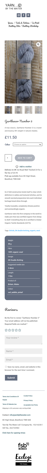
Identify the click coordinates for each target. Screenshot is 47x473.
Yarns (10, 22)
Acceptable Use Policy (31, 405)
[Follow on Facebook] (23, 15)
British (11, 231)
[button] (38, 44)
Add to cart (25, 158)
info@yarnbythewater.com (20, 415)
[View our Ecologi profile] (24, 460)
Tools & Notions (22, 22)
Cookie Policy (28, 396)
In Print (35, 22)
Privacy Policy (28, 400)
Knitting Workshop (30, 25)
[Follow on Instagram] (19, 15)
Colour (7, 144)
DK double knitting (22, 231)
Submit (11, 377)
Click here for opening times (13, 433)
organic (33, 231)
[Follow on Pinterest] (28, 15)
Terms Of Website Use (10, 404)
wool (38, 231)
